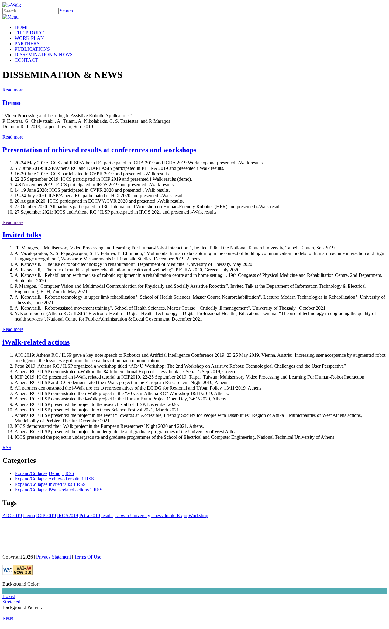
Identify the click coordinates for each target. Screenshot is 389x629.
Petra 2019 (89, 515)
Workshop (198, 515)
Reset (7, 618)
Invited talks (21, 235)
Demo (11, 103)
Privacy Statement (53, 556)
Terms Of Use (87, 556)
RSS (69, 473)
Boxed (8, 596)
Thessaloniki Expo (169, 515)
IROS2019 (67, 515)
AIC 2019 (12, 515)
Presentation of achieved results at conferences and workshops (99, 150)
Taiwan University (132, 515)
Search (66, 10)
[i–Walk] (11, 5)
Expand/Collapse (31, 473)
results (107, 515)
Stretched (11, 601)
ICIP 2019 (46, 515)
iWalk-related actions (36, 342)
